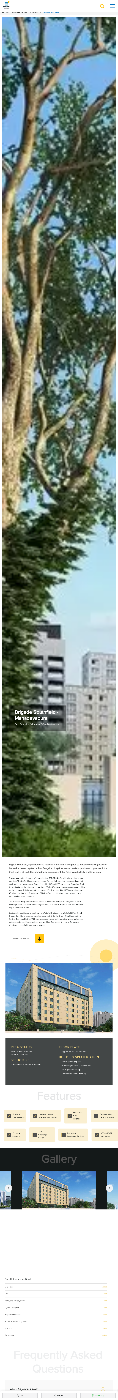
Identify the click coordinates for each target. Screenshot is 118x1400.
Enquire (60, 1395)
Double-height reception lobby (107, 1116)
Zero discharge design (43, 1134)
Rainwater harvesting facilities (75, 1134)
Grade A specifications (19, 1116)
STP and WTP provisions (106, 1134)
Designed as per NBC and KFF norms (48, 1116)
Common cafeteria (17, 1134)
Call (21, 1395)
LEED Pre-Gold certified (77, 1116)
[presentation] (8, 1188)
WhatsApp (99, 1395)
